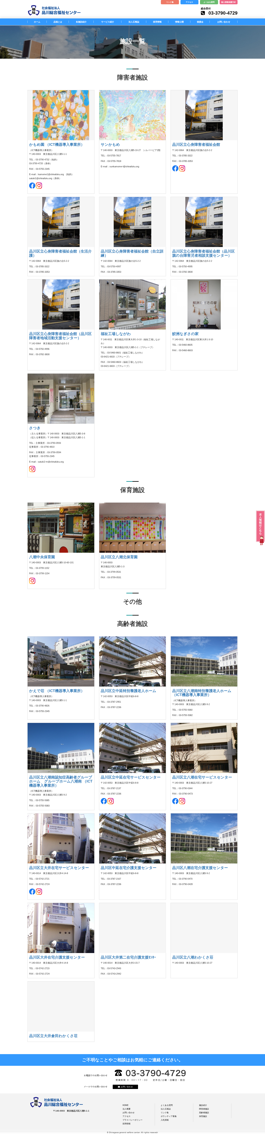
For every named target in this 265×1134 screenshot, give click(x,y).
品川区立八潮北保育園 (119, 557)
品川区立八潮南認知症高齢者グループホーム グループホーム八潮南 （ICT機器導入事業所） (60, 781)
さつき (35, 428)
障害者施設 (204, 1109)
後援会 (200, 22)
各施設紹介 (81, 22)
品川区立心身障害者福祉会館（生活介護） (60, 253)
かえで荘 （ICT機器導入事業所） (56, 691)
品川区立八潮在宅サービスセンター (202, 777)
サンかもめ (110, 144)
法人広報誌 (134, 22)
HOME (126, 1105)
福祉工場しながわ (116, 334)
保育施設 (203, 1116)
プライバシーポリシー (132, 1120)
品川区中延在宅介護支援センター (128, 868)
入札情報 (165, 1120)
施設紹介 (203, 1105)
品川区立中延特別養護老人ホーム (128, 691)
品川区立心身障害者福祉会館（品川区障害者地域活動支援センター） (60, 336)
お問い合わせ (223, 22)
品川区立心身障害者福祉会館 (196, 144)
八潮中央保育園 (42, 557)
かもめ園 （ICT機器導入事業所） (56, 144)
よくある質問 (209, 2)
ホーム (37, 22)
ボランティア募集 (169, 1116)
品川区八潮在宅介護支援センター (200, 868)
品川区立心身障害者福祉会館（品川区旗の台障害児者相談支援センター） (203, 253)
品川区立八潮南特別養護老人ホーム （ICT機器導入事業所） (201, 693)
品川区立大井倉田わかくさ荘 (53, 1036)
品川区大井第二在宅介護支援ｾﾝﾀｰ (128, 957)
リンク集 (170, 2)
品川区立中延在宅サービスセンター (131, 777)
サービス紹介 (107, 22)
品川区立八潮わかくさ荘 (192, 957)
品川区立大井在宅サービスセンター (59, 868)
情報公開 (179, 22)
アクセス (189, 2)
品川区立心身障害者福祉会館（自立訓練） (132, 253)
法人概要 (127, 1109)
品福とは (58, 22)
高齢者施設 (204, 1112)
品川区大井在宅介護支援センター (57, 957)
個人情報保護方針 (228, 2)
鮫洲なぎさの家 (185, 334)
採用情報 (157, 22)
